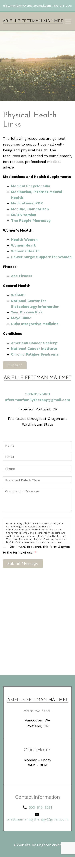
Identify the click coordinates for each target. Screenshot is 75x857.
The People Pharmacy (31, 220)
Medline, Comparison (30, 209)
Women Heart (23, 245)
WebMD (18, 295)
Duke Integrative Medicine (35, 324)
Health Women (24, 239)
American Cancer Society (34, 343)
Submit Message (23, 563)
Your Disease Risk (27, 312)
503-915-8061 (62, 5)
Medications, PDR (27, 203)
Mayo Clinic (21, 318)
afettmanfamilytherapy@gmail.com (27, 5)
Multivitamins (23, 215)
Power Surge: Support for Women (41, 257)
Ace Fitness (21, 276)
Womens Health (25, 251)
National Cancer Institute (34, 348)
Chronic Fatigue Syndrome (35, 354)
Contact (14, 365)
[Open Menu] (68, 21)
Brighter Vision (49, 845)
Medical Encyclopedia (30, 186)
